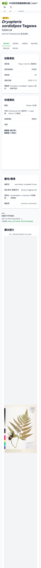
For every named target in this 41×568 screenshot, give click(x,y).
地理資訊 (25, 43)
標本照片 (16, 48)
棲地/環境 (34, 43)
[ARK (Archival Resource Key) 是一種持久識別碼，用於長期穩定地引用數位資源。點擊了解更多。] (22, 219)
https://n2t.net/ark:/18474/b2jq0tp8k (20, 221)
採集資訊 (16, 43)
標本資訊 (6, 43)
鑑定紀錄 (6, 48)
